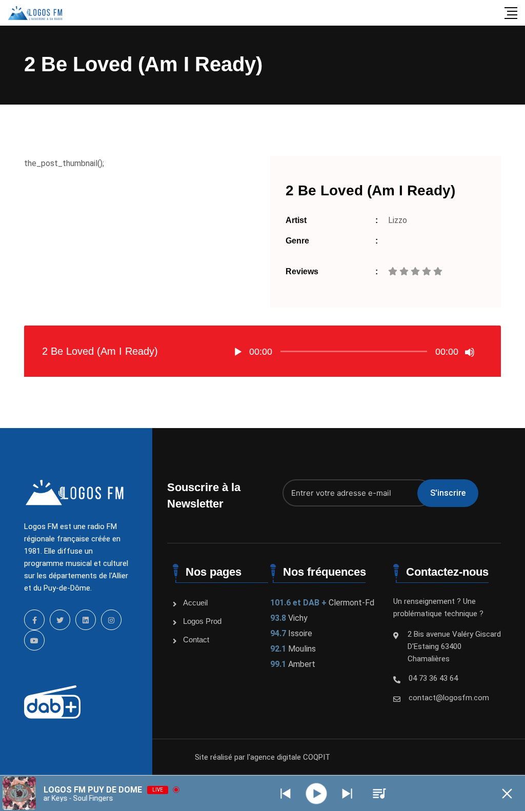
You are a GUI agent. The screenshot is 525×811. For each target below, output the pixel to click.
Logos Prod (202, 621)
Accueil (195, 602)
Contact (196, 639)
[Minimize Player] (507, 793)
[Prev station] (347, 793)
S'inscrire (448, 493)
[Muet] (470, 352)
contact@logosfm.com (449, 697)
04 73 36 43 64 (433, 678)
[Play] (317, 793)
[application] (354, 351)
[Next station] (285, 793)
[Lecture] (238, 352)
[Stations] (379, 793)
